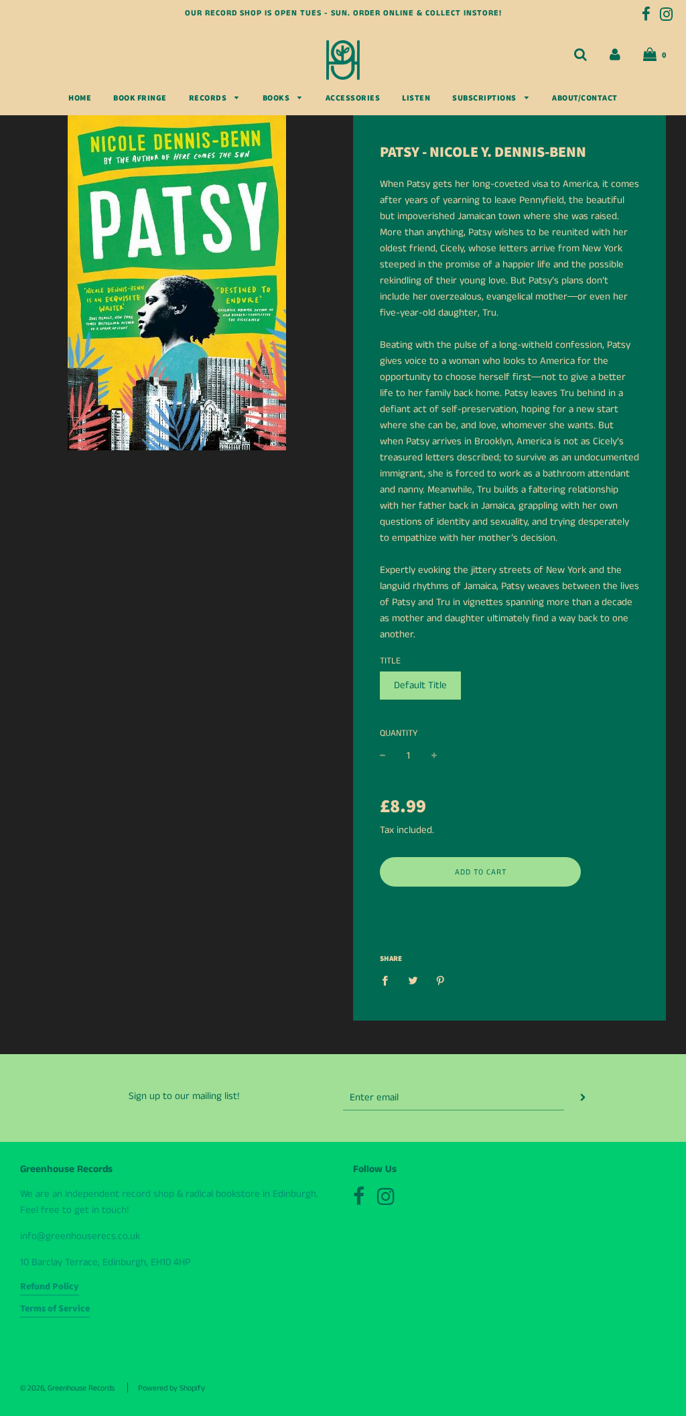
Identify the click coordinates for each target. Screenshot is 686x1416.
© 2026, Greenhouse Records (67, 1388)
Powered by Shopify (171, 1388)
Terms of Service (55, 1308)
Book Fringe (140, 98)
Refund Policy (49, 1286)
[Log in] (615, 55)
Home (79, 98)
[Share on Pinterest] (441, 981)
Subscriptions (485, 98)
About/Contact (585, 98)
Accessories (353, 98)
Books (277, 98)
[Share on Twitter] (412, 981)
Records (208, 98)
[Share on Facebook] (388, 981)
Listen (416, 98)
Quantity (398, 733)
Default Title (420, 685)
